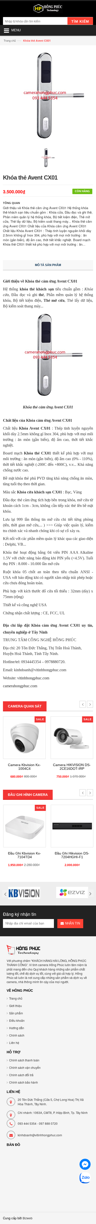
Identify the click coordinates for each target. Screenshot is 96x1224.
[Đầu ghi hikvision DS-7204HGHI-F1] (71, 826)
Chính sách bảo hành (23, 1082)
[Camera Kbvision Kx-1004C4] (24, 737)
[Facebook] (85, 1165)
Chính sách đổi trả (21, 1075)
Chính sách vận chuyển (25, 1067)
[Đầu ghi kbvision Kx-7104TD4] (24, 826)
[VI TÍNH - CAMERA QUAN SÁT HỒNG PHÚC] (48, 9)
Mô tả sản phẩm (48, 265)
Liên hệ (14, 1042)
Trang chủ (10, 40)
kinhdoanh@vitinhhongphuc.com (40, 1135)
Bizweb (27, 1218)
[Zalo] (85, 1178)
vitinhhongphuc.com (33, 678)
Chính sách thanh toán (24, 1060)
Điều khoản (17, 1020)
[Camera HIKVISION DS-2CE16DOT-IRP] (71, 737)
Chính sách (16, 1035)
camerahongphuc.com (20, 686)
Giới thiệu (15, 1006)
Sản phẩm (16, 1013)
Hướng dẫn (16, 1028)
